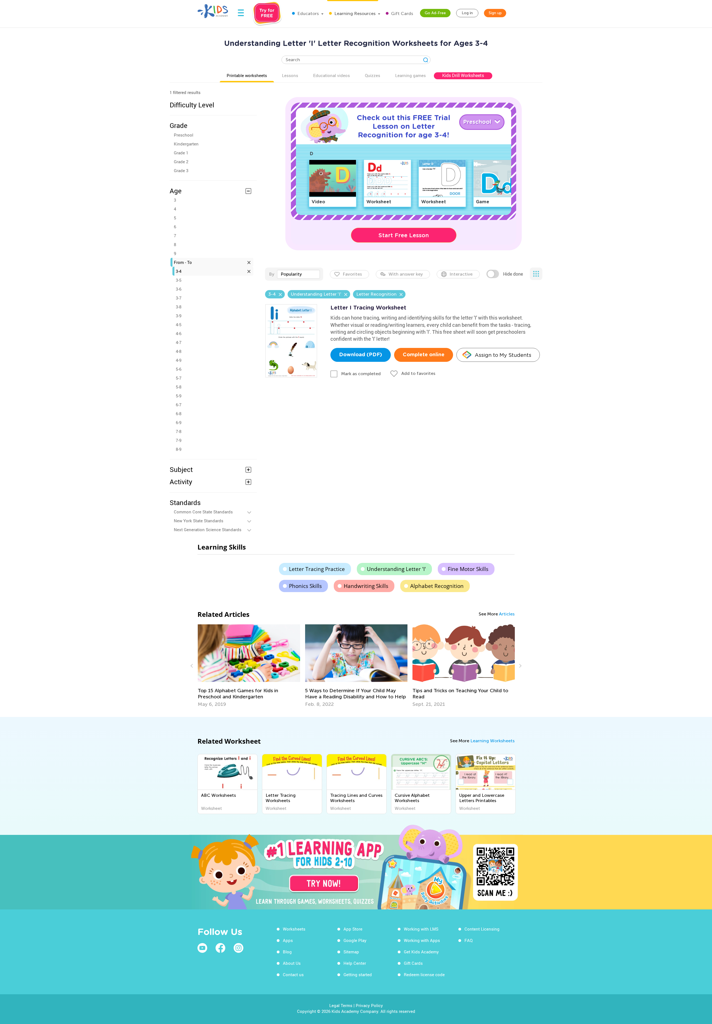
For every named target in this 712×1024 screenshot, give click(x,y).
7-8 (178, 431)
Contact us (293, 974)
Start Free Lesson (404, 235)
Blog (287, 951)
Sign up (495, 13)
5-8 (178, 387)
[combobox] (298, 274)
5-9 (178, 396)
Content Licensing (482, 929)
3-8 (178, 307)
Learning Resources (354, 13)
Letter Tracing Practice (317, 569)
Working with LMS (421, 929)
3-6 (178, 289)
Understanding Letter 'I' (396, 569)
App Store (352, 929)
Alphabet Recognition (437, 586)
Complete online (423, 354)
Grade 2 (181, 161)
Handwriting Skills (366, 586)
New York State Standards (198, 520)
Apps (288, 940)
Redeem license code (424, 974)
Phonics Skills (305, 586)
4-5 (178, 324)
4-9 (178, 360)
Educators (307, 13)
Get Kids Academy (421, 951)
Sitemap (351, 951)
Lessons (290, 75)
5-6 (178, 369)
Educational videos (331, 75)
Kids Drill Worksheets (463, 75)
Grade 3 (181, 170)
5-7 (178, 378)
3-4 (178, 271)
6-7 (178, 404)
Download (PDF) (360, 354)
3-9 (178, 315)
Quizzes (372, 75)
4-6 (178, 333)
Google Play (355, 940)
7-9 (178, 440)
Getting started (357, 974)
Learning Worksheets (492, 740)
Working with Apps (422, 940)
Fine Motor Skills (468, 569)
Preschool (183, 135)
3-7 (178, 298)
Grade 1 (181, 152)
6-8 (178, 413)
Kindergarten (186, 144)
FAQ (468, 940)
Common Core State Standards (203, 512)
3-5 (178, 280)
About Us (292, 963)
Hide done (513, 274)
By (271, 274)
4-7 (178, 342)
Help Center (354, 963)
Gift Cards (401, 13)
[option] (249, 665)
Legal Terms (340, 1005)
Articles (507, 614)
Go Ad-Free (435, 13)
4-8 (178, 351)
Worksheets (294, 929)
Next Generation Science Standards (207, 529)
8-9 (178, 449)
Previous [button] (192, 666)
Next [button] (519, 666)
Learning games (410, 75)
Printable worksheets (247, 75)
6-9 (178, 422)
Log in (467, 13)
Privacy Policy (369, 1005)
